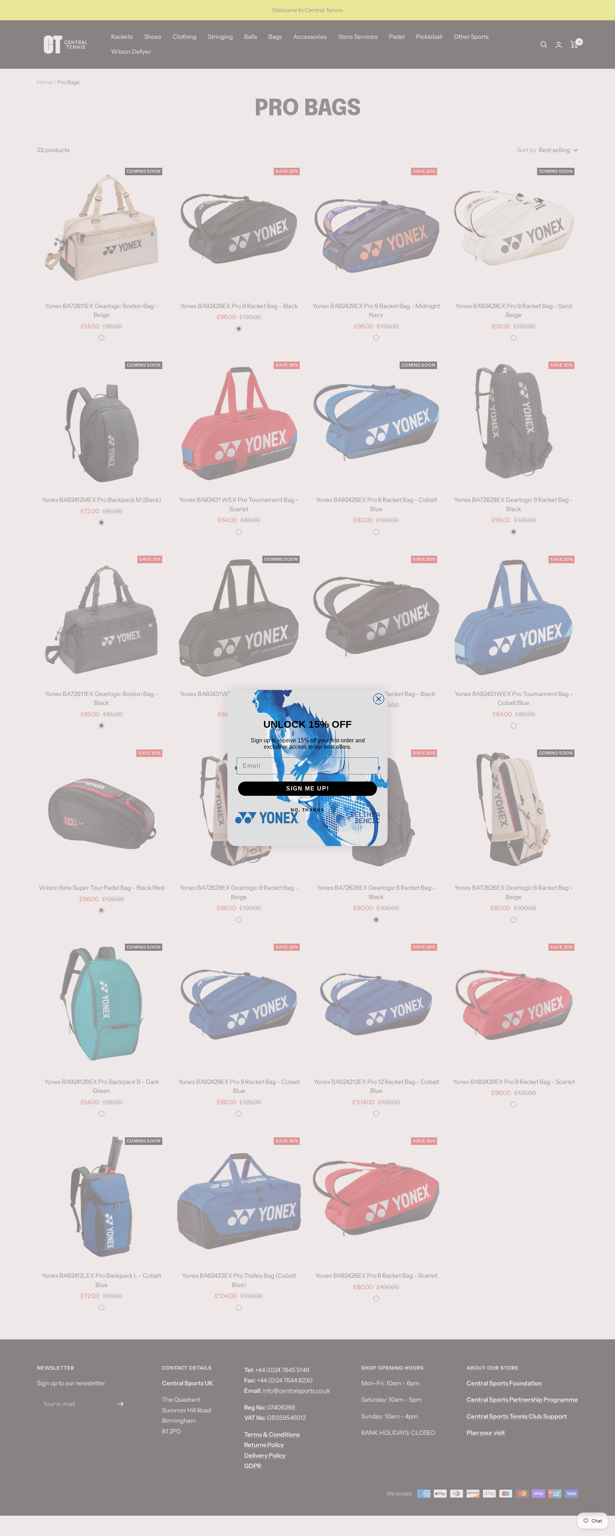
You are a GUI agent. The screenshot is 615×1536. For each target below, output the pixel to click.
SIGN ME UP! (307, 788)
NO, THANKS (308, 810)
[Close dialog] (378, 699)
